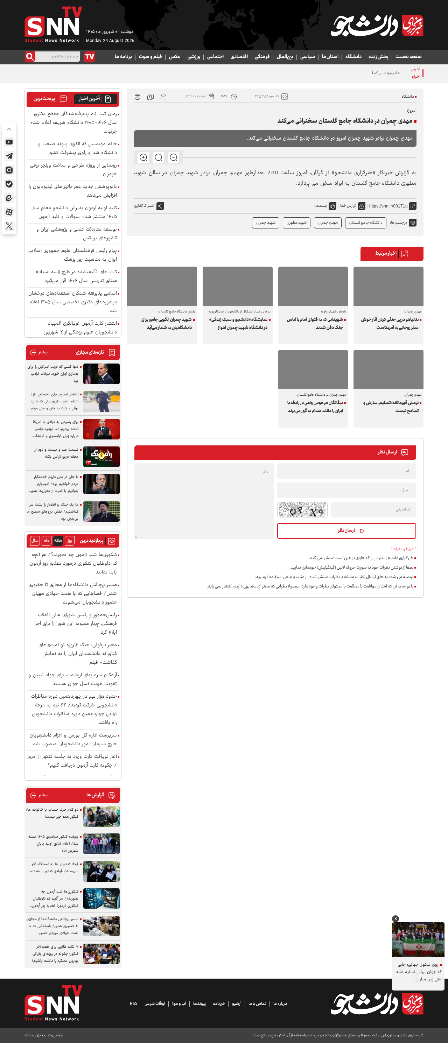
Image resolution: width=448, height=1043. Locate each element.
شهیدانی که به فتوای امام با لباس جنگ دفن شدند (315, 324)
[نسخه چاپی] (137, 96)
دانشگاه (353, 57)
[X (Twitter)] (9, 226)
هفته (58, 540)
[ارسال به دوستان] (163, 96)
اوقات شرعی (155, 1004)
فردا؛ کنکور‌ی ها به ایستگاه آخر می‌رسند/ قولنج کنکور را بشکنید (53, 868)
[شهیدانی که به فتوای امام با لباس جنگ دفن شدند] (313, 286)
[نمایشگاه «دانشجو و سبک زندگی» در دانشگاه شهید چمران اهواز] (238, 286)
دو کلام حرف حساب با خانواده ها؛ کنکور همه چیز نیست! (52, 813)
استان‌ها (330, 57)
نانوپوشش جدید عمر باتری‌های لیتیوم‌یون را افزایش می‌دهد (73, 191)
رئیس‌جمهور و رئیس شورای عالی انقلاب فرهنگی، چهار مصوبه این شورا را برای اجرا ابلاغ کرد (75, 624)
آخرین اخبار (89, 99)
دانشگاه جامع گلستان (366, 222)
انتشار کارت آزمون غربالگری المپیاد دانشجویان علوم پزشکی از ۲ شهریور (80, 328)
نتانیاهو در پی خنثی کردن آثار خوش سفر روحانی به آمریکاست (389, 324)
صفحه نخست (409, 57)
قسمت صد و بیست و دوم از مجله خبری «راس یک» (56, 453)
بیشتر (39, 352)
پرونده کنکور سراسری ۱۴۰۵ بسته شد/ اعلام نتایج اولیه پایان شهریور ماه (53, 843)
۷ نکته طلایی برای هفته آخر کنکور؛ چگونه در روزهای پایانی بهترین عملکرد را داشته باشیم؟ (54, 954)
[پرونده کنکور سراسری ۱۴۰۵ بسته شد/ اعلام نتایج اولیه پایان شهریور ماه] (101, 843)
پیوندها (199, 1004)
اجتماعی (215, 57)
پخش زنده (378, 57)
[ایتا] (9, 198)
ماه (46, 540)
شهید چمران (265, 222)
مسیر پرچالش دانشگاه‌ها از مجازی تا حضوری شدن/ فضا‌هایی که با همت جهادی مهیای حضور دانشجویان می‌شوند (72, 594)
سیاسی (307, 57)
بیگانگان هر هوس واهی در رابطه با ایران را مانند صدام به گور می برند (315, 407)
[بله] (9, 184)
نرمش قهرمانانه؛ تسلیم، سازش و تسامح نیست (390, 407)
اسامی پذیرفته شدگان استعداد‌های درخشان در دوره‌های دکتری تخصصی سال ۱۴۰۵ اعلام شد (72, 302)
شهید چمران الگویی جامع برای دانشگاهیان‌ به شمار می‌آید (166, 324)
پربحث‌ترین (44, 99)
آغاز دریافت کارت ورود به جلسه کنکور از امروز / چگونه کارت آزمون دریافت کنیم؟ (72, 761)
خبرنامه (219, 1004)
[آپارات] (9, 212)
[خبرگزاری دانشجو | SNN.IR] (377, 25)
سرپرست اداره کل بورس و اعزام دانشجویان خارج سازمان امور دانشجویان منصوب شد (73, 740)
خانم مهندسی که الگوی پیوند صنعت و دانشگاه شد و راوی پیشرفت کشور (345, 73)
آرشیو (236, 1004)
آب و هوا (179, 1004)
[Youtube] (9, 142)
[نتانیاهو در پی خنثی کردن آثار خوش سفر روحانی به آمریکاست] (389, 286)
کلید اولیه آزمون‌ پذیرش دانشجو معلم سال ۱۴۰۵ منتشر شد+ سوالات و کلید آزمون (73, 212)
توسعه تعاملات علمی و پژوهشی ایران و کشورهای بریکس (76, 234)
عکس (175, 57)
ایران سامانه (32, 1035)
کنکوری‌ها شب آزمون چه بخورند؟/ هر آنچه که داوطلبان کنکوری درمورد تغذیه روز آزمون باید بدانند (73, 564)
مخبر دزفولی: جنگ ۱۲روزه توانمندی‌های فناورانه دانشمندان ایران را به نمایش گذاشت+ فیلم (77, 654)
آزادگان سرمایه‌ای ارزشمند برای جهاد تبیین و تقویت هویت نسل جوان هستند (73, 680)
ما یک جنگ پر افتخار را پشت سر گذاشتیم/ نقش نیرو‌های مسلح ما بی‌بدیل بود (52, 511)
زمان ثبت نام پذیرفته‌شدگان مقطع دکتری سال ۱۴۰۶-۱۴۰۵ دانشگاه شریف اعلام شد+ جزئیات (73, 123)
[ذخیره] (150, 96)
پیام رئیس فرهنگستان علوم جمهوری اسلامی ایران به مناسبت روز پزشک (72, 255)
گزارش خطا (348, 206)
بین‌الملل (285, 57)
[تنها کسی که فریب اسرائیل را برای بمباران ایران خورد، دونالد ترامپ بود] (101, 374)
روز (70, 540)
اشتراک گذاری (144, 206)
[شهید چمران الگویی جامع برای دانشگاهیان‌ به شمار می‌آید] (162, 286)
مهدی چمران (328, 222)
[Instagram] (9, 170)
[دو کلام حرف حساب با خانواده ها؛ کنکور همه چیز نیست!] (101, 816)
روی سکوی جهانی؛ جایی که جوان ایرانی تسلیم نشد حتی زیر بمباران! (419, 972)
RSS (134, 1004)
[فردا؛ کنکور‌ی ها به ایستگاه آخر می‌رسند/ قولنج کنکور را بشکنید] (101, 871)
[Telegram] (9, 156)
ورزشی (194, 57)
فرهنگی (262, 57)
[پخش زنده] (89, 56)
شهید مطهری (297, 222)
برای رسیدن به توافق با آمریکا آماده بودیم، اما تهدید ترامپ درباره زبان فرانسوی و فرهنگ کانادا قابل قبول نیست (55, 429)
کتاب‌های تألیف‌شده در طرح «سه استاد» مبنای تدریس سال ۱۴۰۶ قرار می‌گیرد (76, 277)
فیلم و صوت (150, 57)
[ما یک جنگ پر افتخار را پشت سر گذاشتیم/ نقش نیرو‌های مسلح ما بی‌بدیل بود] (101, 511)
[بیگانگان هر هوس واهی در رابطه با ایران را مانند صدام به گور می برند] (313, 369)
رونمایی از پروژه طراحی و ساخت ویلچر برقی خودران (73, 170)
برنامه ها (123, 57)
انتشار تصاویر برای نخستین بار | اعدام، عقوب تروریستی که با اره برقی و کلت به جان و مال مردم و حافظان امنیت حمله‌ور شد (53, 401)
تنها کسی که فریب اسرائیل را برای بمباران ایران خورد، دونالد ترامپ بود (53, 374)
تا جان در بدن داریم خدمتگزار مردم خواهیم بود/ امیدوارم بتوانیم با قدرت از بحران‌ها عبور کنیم (54, 484)
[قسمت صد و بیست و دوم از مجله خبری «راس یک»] (101, 456)
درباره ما (280, 1004)
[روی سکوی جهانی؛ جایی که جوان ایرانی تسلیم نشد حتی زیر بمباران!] (418, 939)
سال (34, 540)
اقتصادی (239, 57)
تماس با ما (257, 1004)
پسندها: (320, 206)
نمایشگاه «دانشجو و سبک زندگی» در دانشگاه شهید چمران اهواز (238, 324)
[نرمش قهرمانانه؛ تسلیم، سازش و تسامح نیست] (389, 369)
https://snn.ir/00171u (388, 206)
